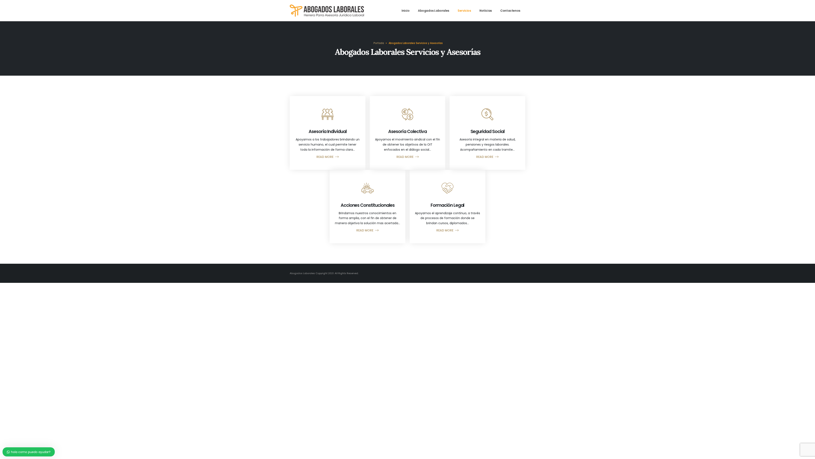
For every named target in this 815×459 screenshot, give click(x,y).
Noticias (485, 10)
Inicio (406, 10)
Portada (379, 43)
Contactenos (510, 10)
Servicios (464, 10)
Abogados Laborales (433, 10)
